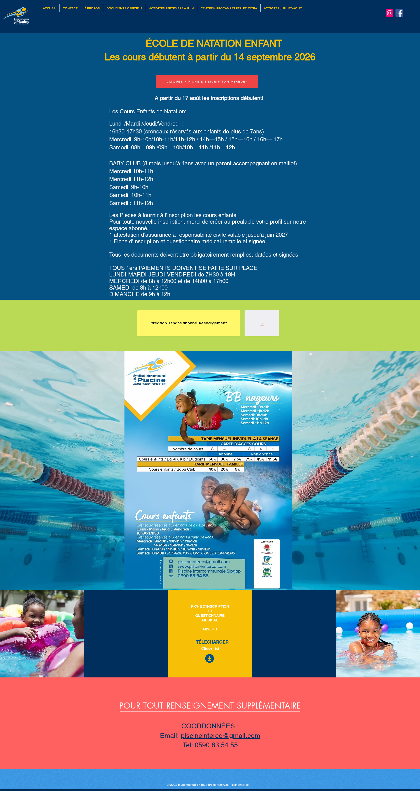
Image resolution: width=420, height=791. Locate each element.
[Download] (262, 323)
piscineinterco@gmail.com (220, 735)
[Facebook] (399, 13)
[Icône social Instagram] (389, 13)
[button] (171, 8)
